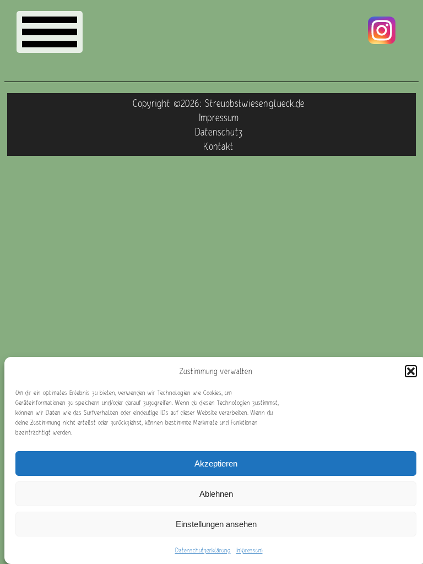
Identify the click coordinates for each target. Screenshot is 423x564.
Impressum (249, 550)
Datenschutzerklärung (203, 550)
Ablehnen (216, 493)
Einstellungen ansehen (216, 524)
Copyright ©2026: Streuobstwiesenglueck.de (219, 103)
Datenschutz (218, 131)
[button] (410, 371)
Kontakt (218, 146)
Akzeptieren (215, 463)
